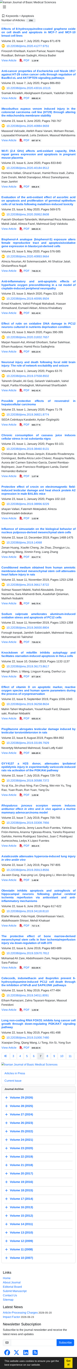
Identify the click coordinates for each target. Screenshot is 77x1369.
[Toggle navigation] (37, 7)
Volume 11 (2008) (21, 1249)
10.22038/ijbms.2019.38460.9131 (27, 448)
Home (7, 1278)
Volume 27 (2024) (21, 1114)
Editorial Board (12, 1286)
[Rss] (35, 1353)
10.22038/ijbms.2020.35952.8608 (27, 214)
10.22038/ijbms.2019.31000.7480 (27, 1037)
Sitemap (8, 1299)
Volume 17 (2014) (21, 1198)
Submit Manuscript (15, 1291)
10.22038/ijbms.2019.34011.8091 (27, 995)
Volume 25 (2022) (21, 1131)
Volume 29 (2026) (21, 1097)
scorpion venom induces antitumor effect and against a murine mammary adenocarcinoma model (38, 809)
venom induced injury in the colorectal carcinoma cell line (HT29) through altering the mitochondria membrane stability (38, 112)
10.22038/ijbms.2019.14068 (24, 542)
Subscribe (65, 1342)
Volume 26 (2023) (21, 1122)
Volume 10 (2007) (21, 1257)
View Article (8, 60)
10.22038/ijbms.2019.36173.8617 (27, 666)
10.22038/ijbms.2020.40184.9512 (27, 167)
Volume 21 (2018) (21, 1165)
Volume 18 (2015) (21, 1190)
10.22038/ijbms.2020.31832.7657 (27, 337)
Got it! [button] (68, 1363)
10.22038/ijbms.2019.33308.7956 (27, 822)
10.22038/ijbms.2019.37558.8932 (27, 375)
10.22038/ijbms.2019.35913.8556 (27, 869)
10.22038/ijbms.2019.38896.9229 (27, 503)
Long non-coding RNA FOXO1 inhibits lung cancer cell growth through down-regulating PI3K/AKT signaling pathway (38, 1024)
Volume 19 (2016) (21, 1181)
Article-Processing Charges (20, 1312)
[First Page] (5, 1056)
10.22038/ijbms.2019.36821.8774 (27, 414)
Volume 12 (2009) (21, 1240)
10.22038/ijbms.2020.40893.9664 (27, 256)
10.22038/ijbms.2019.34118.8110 (27, 911)
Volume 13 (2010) (21, 1232)
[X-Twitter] (16, 1353)
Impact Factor (11, 1316)
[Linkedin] (25, 1353)
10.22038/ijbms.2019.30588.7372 (27, 780)
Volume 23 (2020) (21, 1148)
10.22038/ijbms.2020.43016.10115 (28, 88)
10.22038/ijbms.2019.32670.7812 (27, 953)
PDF (30, 60)
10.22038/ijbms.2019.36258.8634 (27, 704)
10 (61, 1056)
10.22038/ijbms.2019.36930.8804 (27, 627)
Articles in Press (14, 1073)
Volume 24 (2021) (21, 1139)
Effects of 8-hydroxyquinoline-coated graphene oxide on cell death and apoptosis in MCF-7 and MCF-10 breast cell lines (38, 32)
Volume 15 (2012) (21, 1215)
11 (70, 1056)
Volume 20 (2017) (21, 1173)
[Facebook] (7, 1353)
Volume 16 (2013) (21, 1207)
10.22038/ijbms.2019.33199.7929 (27, 742)
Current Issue (12, 1080)
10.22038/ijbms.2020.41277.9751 (27, 46)
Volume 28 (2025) (21, 1105)
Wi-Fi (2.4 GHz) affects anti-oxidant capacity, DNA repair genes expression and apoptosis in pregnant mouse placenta (38, 154)
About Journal (12, 1282)
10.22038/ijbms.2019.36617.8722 (27, 584)
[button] (41, 1365)
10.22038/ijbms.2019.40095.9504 (27, 298)
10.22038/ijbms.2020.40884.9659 (27, 125)
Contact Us (10, 1295)
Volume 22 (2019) (21, 1156)
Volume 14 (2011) (21, 1224)
